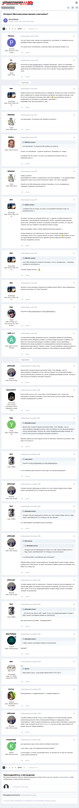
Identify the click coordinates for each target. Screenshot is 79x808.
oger (11, 661)
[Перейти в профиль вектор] (11, 695)
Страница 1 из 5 (33, 28)
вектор (11, 689)
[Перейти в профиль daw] (11, 95)
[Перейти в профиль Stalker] (11, 143)
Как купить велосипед (26, 21)
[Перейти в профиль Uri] (11, 67)
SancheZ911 (11, 390)
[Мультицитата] (22, 52)
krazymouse (11, 739)
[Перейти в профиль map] (11, 313)
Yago (11, 418)
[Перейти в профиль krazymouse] (11, 746)
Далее (20, 28)
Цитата (27, 52)
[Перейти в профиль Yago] (11, 424)
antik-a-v (11, 333)
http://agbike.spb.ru (36, 64)
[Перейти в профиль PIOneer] (5, 20)
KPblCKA (11, 115)
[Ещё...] (74, 36)
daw (11, 88)
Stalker (11, 137)
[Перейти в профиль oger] (11, 668)
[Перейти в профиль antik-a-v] (11, 339)
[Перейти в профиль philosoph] (11, 372)
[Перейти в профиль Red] (11, 460)
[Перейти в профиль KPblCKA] (11, 121)
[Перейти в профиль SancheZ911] (11, 396)
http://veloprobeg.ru (34, 311)
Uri (11, 60)
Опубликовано (29, 36)
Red (11, 454)
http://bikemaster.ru (49, 311)
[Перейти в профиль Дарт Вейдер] (11, 640)
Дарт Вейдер (11, 634)
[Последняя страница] (24, 29)
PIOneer (15, 19)
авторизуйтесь (64, 777)
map (11, 307)
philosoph (11, 366)
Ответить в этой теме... (21, 787)
